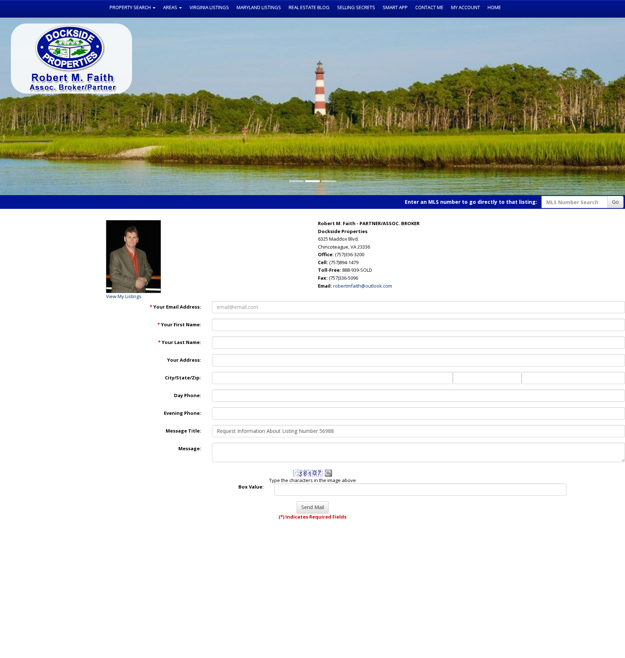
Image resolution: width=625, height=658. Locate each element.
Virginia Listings (209, 7)
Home (494, 7)
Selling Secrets (356, 7)
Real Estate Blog (309, 7)
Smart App (395, 7)
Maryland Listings (259, 7)
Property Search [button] (131, 7)
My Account (465, 7)
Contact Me (429, 7)
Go (615, 201)
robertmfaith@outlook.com (362, 286)
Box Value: (251, 486)
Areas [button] (170, 7)
